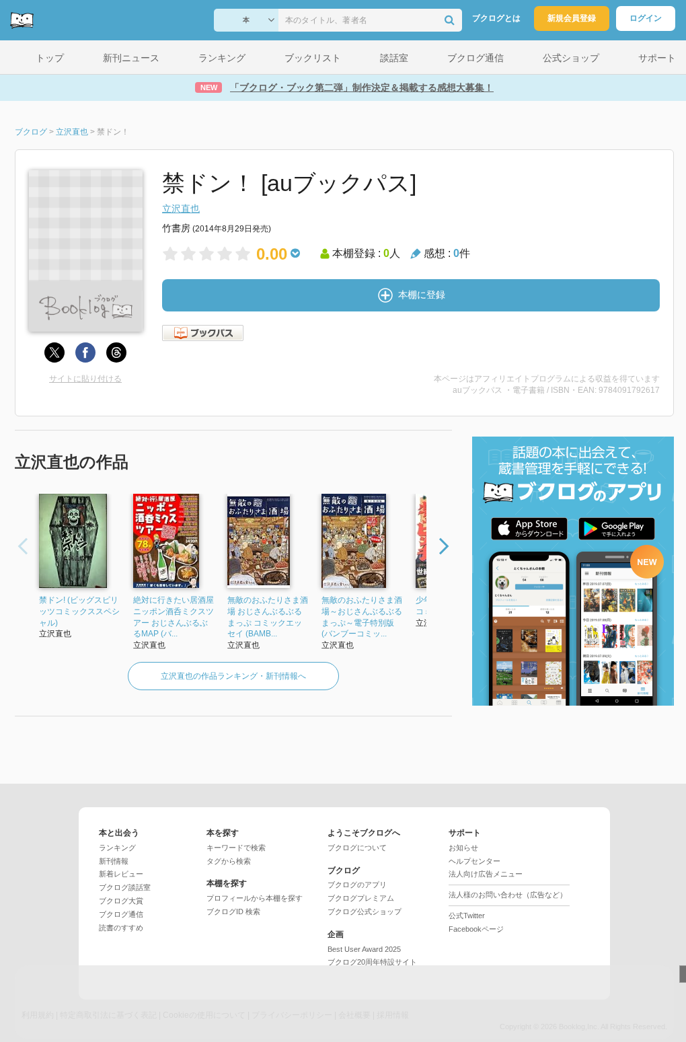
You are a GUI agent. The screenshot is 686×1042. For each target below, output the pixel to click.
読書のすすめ (121, 928)
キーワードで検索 (236, 848)
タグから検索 (228, 861)
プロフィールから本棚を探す (254, 898)
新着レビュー (121, 874)
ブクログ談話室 (125, 887)
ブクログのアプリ (357, 885)
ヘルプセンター (474, 861)
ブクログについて (357, 848)
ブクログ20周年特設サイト (372, 962)
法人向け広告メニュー (486, 874)
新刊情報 (113, 861)
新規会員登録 (571, 18)
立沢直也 (181, 208)
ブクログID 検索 (233, 911)
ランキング (117, 848)
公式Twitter (467, 915)
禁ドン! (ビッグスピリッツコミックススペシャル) (79, 611)
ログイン (646, 18)
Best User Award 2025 (364, 949)
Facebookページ (476, 929)
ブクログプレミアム (361, 898)
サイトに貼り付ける (85, 378)
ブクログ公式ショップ (365, 911)
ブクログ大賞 (121, 901)
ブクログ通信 (121, 914)
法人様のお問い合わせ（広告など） (508, 895)
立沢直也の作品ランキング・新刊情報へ (233, 676)
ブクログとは (496, 18)
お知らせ (463, 848)
